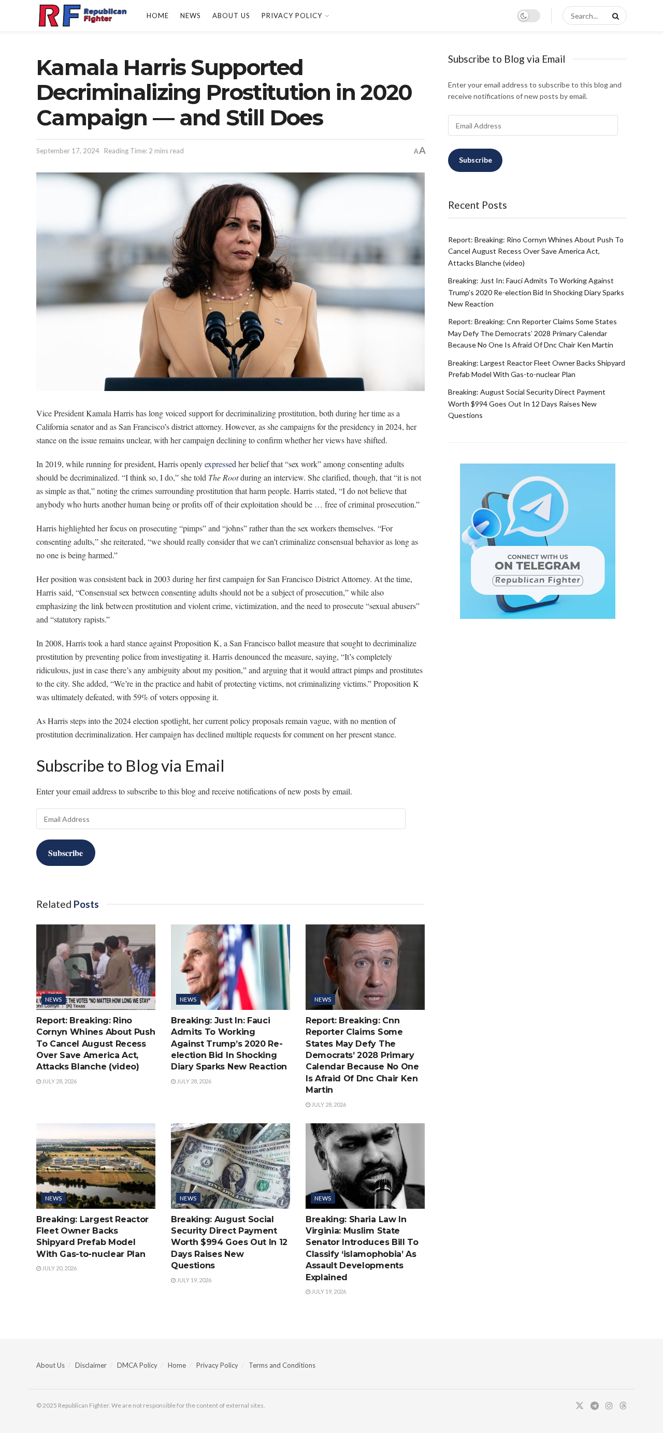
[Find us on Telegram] (594, 1406)
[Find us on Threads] (623, 1406)
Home (158, 15)
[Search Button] (614, 15)
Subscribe (65, 853)
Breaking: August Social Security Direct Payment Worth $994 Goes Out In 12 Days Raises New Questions (229, 1242)
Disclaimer (91, 1365)
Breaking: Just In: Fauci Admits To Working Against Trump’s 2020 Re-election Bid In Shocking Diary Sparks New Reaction (229, 1044)
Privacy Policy (292, 15)
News (190, 15)
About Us (231, 15)
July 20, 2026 (59, 1268)
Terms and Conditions (282, 1365)
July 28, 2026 (59, 1081)
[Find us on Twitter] (579, 1406)
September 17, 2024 (67, 151)
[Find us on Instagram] (609, 1406)
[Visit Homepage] (82, 15)
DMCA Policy (137, 1365)
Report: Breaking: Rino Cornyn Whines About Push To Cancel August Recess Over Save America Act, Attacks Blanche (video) (95, 1044)
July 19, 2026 (193, 1280)
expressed (220, 463)
